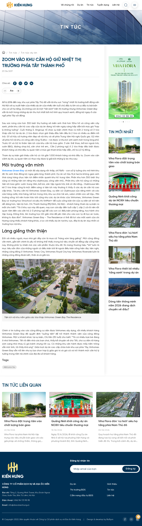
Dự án (80, 5)
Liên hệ (116, 5)
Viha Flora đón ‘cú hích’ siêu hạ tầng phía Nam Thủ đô (117, 423)
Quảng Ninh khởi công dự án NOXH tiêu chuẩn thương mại (69, 423)
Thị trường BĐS (78, 490)
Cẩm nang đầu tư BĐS (81, 495)
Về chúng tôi (67, 5)
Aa (11, 90)
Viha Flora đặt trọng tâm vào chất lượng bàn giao (23, 423)
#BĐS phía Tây (9, 367)
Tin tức (90, 5)
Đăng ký (130, 469)
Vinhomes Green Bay (13, 170)
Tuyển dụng (103, 5)
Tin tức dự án (29, 52)
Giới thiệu (112, 484)
